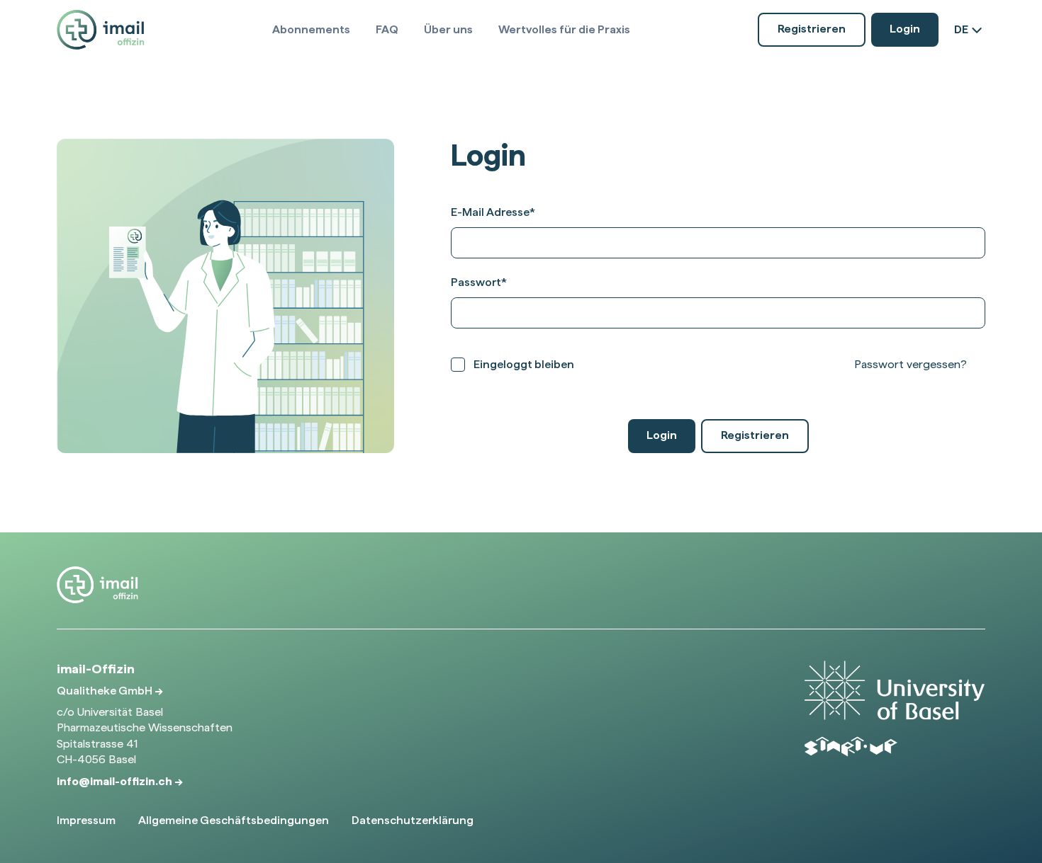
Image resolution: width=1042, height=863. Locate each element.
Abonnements (311, 29)
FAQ (387, 29)
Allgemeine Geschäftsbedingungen (233, 820)
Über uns (448, 29)
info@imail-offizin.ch (115, 781)
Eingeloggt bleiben (524, 364)
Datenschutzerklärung (413, 820)
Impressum (86, 820)
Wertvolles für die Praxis (564, 29)
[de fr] (969, 29)
